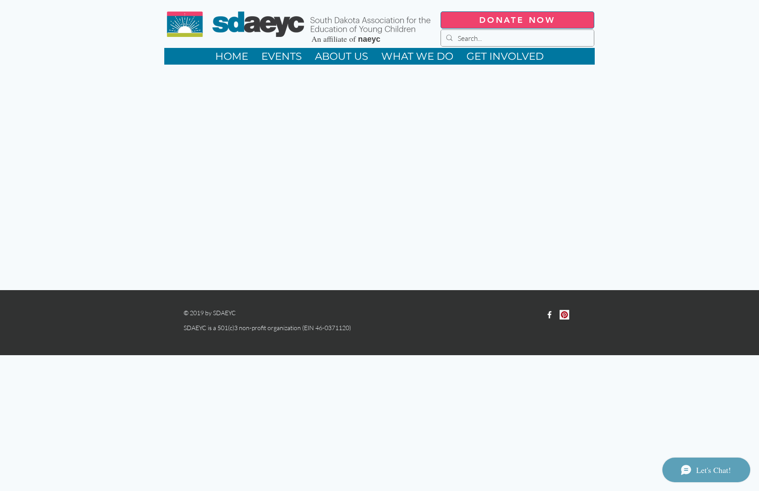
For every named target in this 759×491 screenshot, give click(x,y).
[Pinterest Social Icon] (564, 315)
